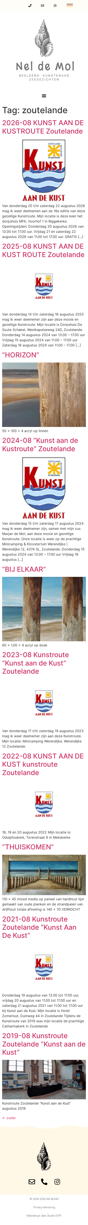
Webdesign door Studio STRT (44, 1215)
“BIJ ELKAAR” (24, 569)
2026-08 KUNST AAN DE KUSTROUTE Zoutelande (43, 127)
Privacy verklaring (44, 1207)
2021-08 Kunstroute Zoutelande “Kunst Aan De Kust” (39, 927)
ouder (9, 1118)
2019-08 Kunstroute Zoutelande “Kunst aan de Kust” (44, 1043)
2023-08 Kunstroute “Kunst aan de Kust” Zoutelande (35, 663)
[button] (44, 95)
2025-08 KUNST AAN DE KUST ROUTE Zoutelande (43, 250)
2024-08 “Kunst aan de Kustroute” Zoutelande (40, 444)
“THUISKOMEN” (28, 847)
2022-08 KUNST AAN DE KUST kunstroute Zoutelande (43, 764)
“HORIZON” (20, 355)
